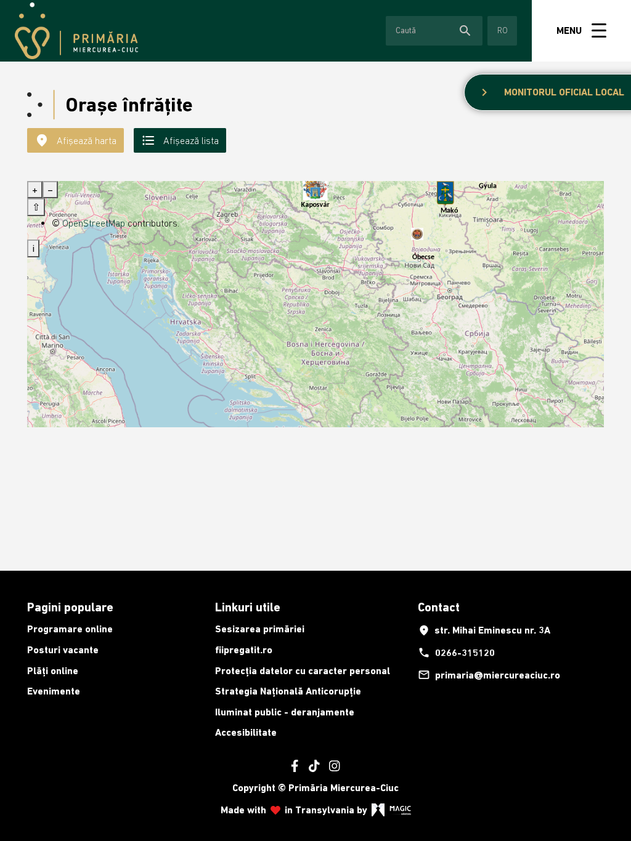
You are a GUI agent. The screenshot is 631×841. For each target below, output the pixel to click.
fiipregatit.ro (243, 650)
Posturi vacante (63, 650)
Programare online (70, 629)
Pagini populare (70, 607)
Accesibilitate (246, 732)
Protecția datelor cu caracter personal (302, 671)
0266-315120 (456, 652)
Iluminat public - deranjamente (284, 712)
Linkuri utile (247, 607)
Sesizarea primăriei (259, 629)
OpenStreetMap (93, 222)
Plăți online (52, 671)
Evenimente (53, 691)
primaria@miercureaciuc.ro (489, 675)
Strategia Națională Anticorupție (288, 691)
